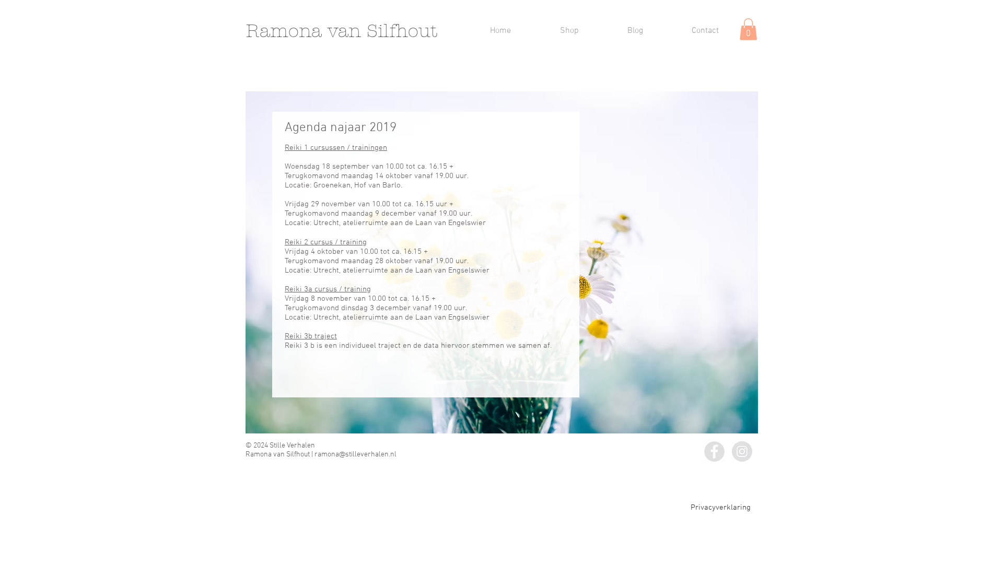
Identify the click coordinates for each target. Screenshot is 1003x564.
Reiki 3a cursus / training (328, 289)
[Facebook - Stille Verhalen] (714, 451)
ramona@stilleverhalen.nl (355, 454)
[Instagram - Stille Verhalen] (742, 451)
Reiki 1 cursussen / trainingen (336, 147)
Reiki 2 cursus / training (326, 242)
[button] (748, 29)
